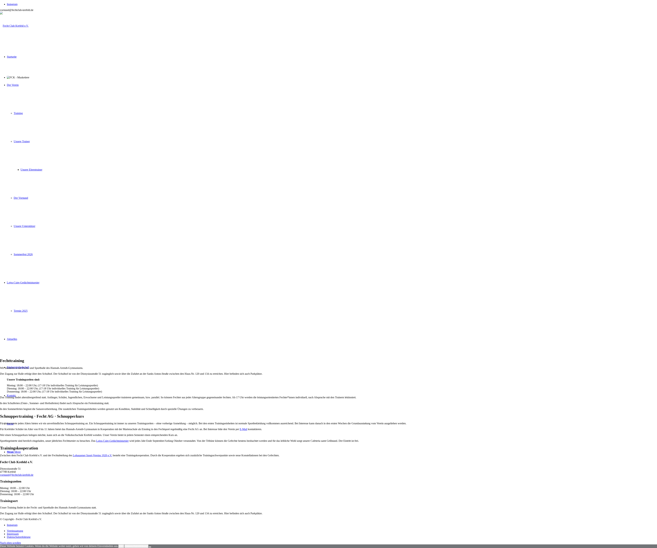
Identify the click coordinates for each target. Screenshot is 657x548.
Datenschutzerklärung (136, 546)
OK (121, 546)
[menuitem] (332, 530)
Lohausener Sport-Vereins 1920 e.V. (92, 455)
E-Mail (243, 429)
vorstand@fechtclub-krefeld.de (16, 474)
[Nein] (150, 546)
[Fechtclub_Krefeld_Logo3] (14, 25)
